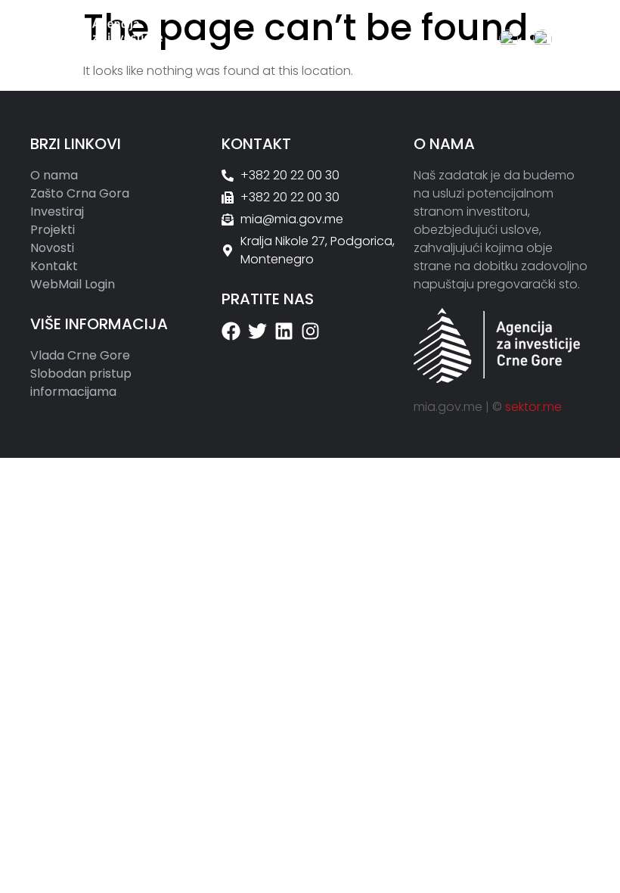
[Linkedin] (283, 331)
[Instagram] (310, 331)
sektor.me (533, 406)
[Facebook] (231, 331)
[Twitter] (257, 331)
